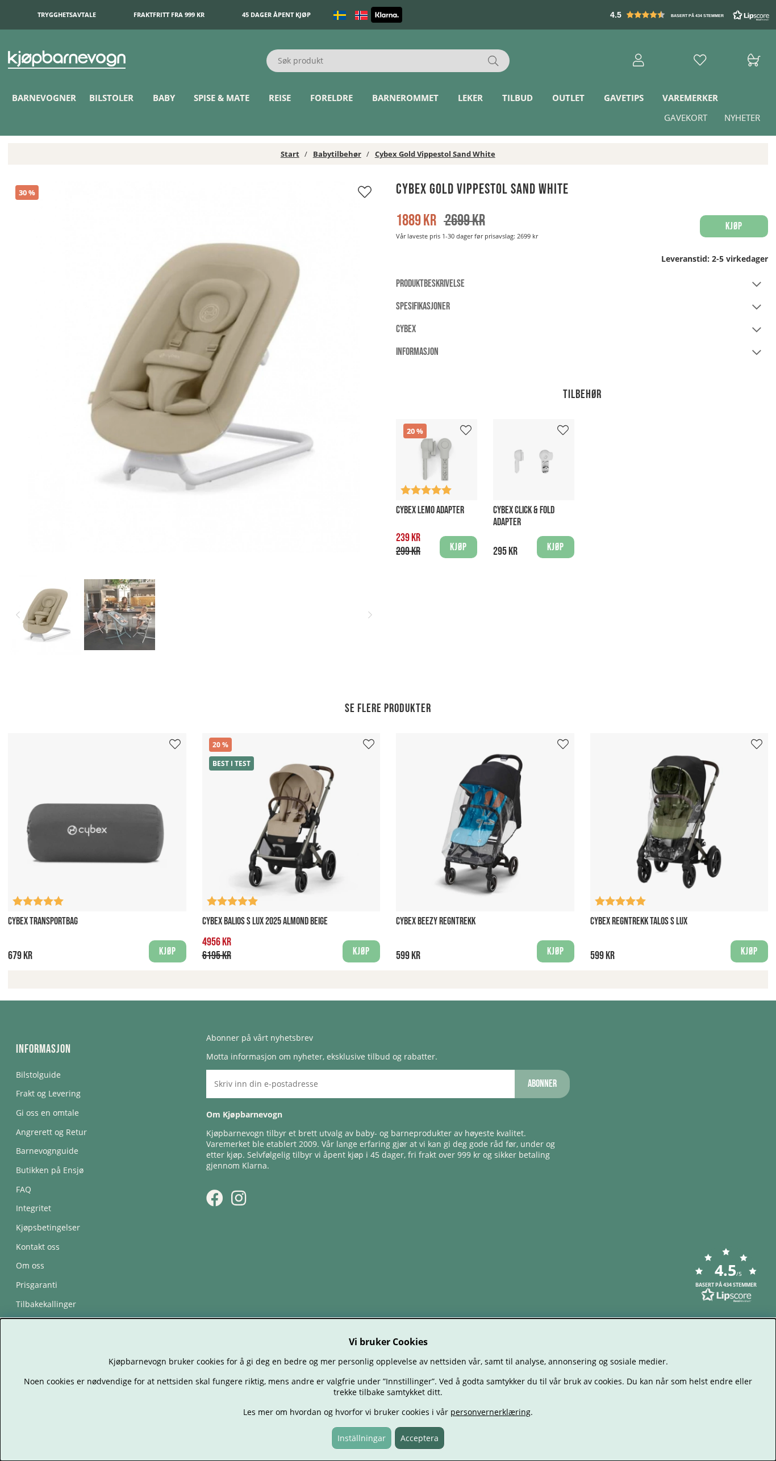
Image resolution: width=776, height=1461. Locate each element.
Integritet (33, 1208)
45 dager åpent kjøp (276, 15)
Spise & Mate (221, 98)
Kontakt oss (38, 1246)
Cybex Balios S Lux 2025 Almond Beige (265, 921)
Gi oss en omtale (47, 1112)
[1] (194, 366)
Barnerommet (405, 98)
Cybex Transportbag (43, 921)
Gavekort (685, 118)
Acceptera (419, 1438)
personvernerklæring (490, 1411)
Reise (280, 98)
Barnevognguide (47, 1150)
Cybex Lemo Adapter (430, 510)
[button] (691, 14)
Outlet (568, 98)
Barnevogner (44, 98)
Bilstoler (111, 98)
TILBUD (517, 98)
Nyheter (742, 118)
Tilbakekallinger (46, 1304)
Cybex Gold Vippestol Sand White (435, 154)
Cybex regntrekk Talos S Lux (638, 921)
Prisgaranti (36, 1284)
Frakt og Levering (48, 1093)
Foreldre (331, 98)
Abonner (542, 1084)
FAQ (23, 1189)
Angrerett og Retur (51, 1132)
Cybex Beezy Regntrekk (435, 921)
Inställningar (361, 1438)
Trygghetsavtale (66, 15)
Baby (164, 98)
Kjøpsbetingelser (48, 1227)
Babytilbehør (337, 154)
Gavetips (624, 98)
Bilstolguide (38, 1074)
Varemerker (690, 98)
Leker (470, 98)
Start (290, 154)
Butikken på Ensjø (50, 1170)
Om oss (30, 1265)
